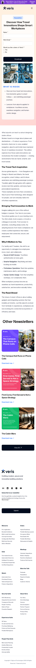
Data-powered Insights (26, 541)
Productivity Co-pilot (7, 647)
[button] (32, 8)
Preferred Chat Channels (8, 628)
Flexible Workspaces (7, 630)
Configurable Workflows (8, 538)
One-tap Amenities (7, 536)
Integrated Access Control (9, 600)
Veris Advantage (24, 600)
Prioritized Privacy (7, 579)
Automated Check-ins (8, 558)
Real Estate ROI (24, 536)
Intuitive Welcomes (7, 645)
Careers (22, 602)
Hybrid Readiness (25, 529)
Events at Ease (6, 649)
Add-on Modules (6, 543)
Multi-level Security (7, 541)
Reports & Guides (25, 577)
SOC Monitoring (6, 597)
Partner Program (25, 607)
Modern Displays (24, 555)
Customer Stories (25, 581)
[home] (8, 8)
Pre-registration (6, 529)
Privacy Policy (24, 611)
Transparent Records (7, 602)
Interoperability (6, 652)
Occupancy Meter (25, 534)
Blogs (21, 579)
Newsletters (23, 574)
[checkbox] (18, 51)
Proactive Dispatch (7, 609)
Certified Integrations (7, 564)
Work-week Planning (7, 642)
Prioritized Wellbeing (7, 626)
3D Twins (4, 621)
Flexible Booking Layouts (27, 531)
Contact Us (23, 614)
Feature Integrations (7, 584)
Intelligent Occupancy (8, 560)
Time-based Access (7, 555)
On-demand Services (7, 623)
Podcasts (22, 572)
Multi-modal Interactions (8, 534)
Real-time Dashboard (26, 558)
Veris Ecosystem (24, 604)
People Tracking (6, 604)
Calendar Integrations (26, 553)
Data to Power (5, 607)
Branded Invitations (7, 531)
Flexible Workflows (25, 538)
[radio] (18, 50)
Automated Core (6, 577)
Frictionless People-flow (8, 562)
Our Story (23, 597)
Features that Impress (26, 560)
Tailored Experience (7, 581)
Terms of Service (24, 609)
